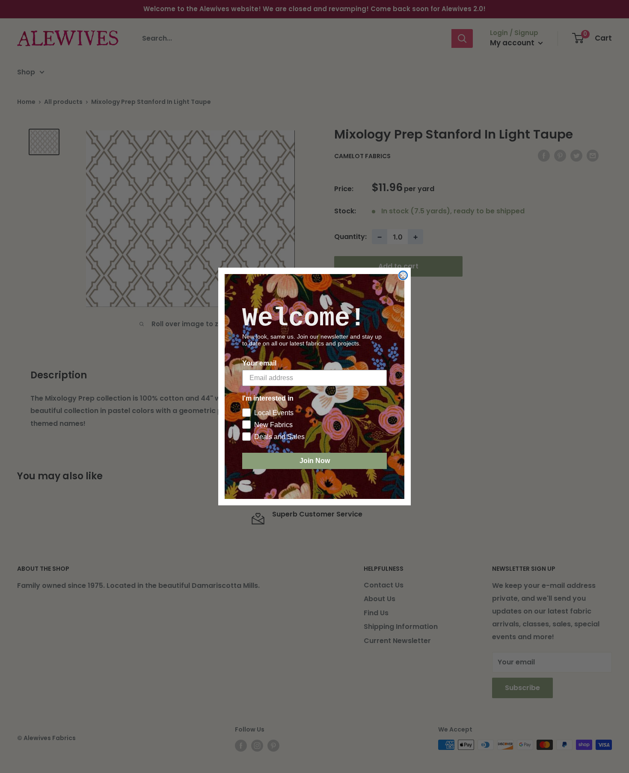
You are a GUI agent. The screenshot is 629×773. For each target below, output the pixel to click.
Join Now (315, 460)
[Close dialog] (403, 275)
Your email (259, 363)
